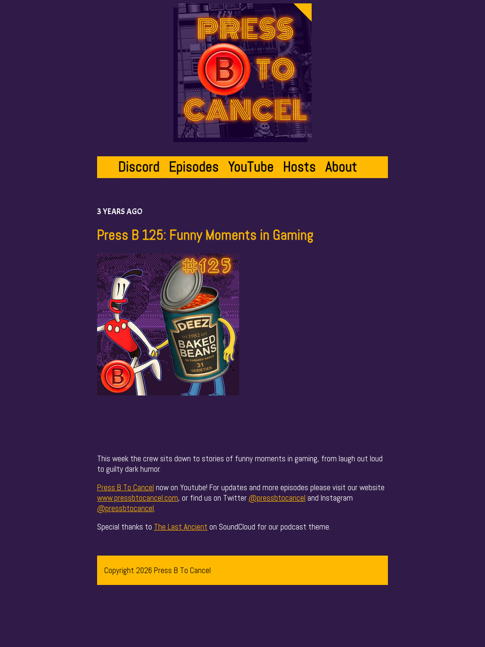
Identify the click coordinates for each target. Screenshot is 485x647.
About (341, 167)
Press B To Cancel (125, 487)
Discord (139, 167)
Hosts (299, 167)
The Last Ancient (180, 526)
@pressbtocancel (277, 498)
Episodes (194, 167)
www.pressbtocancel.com (137, 498)
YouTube (251, 167)
